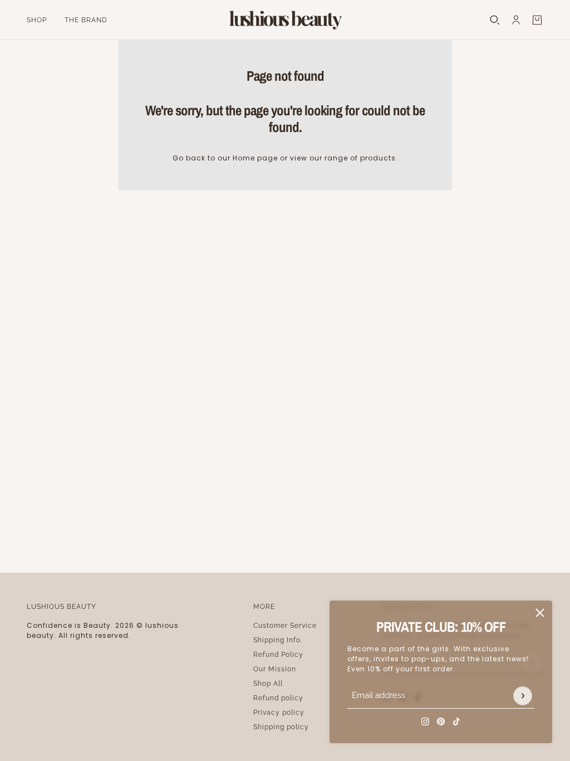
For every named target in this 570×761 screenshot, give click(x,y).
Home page (255, 158)
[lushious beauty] (285, 20)
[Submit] (522, 695)
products (378, 158)
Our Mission (274, 669)
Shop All (268, 683)
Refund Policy (278, 654)
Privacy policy (278, 712)
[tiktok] (456, 721)
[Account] (516, 20)
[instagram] (425, 721)
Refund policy (278, 698)
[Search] (495, 20)
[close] (540, 612)
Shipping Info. (277, 640)
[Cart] (537, 20)
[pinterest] (441, 721)
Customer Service (285, 626)
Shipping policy (281, 727)
